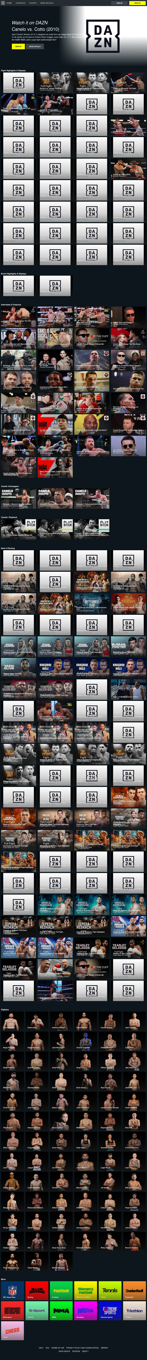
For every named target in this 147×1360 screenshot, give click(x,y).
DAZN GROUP (64, 1351)
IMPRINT (104, 1348)
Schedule (21, 3)
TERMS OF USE (57, 1348)
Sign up (137, 3)
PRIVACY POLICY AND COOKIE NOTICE (82, 1348)
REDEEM (76, 1351)
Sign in (119, 3)
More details (46, 3)
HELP (41, 1348)
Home (9, 3)
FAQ (47, 1348)
